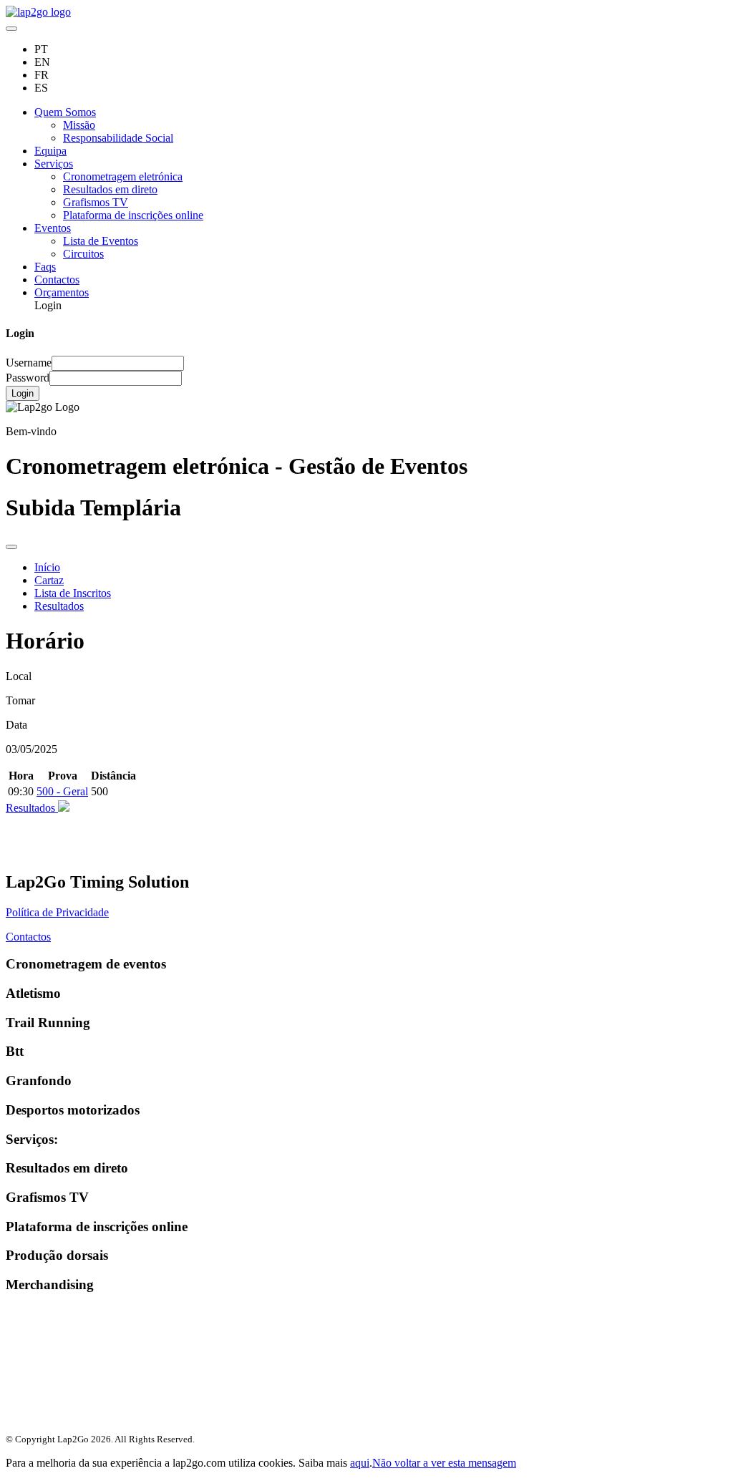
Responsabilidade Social (118, 138)
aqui (359, 1463)
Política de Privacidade (57, 912)
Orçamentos (61, 292)
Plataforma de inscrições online (133, 215)
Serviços (53, 163)
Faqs (45, 267)
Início (47, 567)
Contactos (56, 279)
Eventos (52, 228)
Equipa (50, 151)
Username (29, 362)
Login (22, 393)
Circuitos (83, 254)
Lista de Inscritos (72, 593)
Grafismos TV (95, 202)
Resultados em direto (110, 189)
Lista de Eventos (100, 241)
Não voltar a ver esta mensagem (444, 1463)
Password (27, 378)
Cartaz (49, 580)
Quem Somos (65, 112)
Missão (79, 125)
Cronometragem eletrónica (123, 176)
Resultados (59, 606)
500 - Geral (62, 791)
